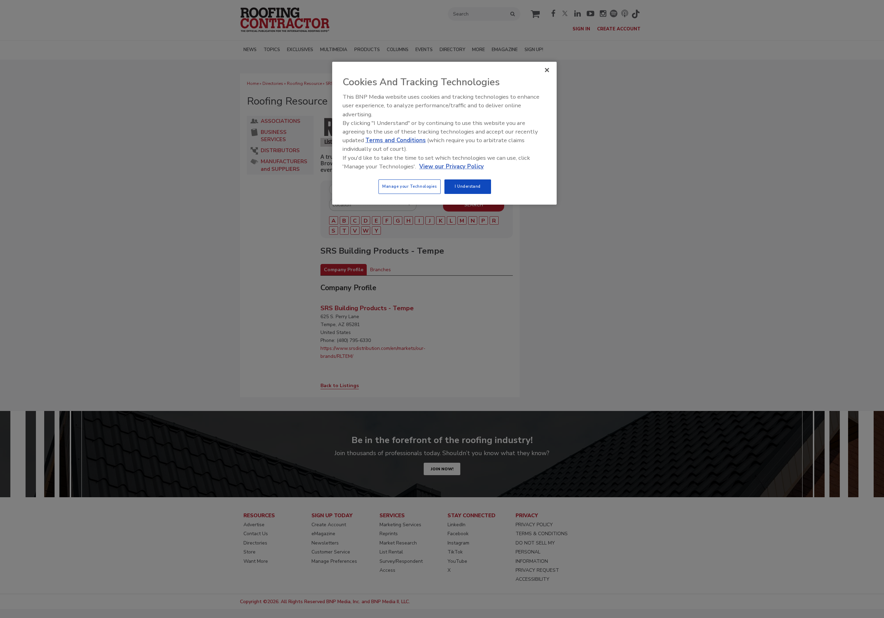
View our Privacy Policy (451, 166)
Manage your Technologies (409, 186)
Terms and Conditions (395, 140)
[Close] (547, 70)
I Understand (468, 186)
